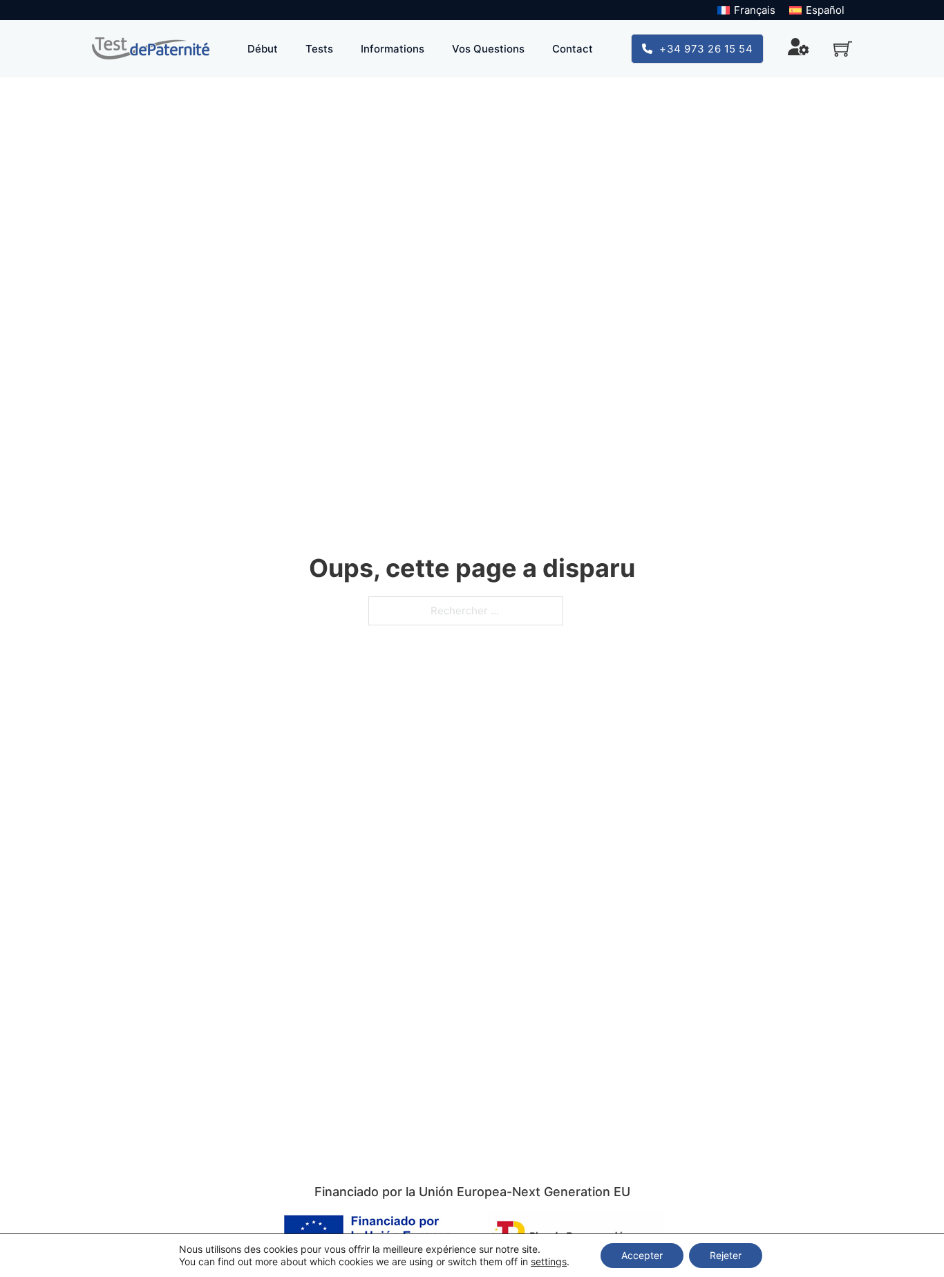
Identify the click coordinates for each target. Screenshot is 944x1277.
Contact (572, 48)
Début (262, 48)
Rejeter (726, 1255)
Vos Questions (488, 48)
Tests (319, 48)
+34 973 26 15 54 (706, 48)
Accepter (642, 1255)
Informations (392, 48)
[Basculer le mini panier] (842, 48)
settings (549, 1261)
